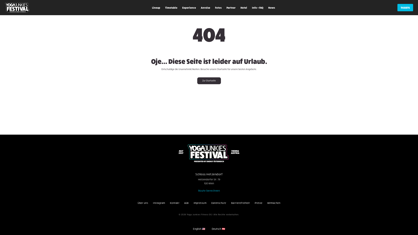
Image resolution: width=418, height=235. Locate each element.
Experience (189, 7)
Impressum (200, 202)
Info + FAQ (257, 7)
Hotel (244, 7)
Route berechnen (209, 190)
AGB (186, 202)
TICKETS (405, 7)
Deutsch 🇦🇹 (218, 228)
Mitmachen (274, 202)
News (271, 7)
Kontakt (174, 202)
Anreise (205, 7)
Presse (258, 202)
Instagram (159, 202)
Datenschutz (218, 202)
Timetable (171, 7)
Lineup (156, 7)
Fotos (218, 7)
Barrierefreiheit (240, 202)
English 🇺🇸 (199, 228)
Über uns (143, 202)
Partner (231, 7)
